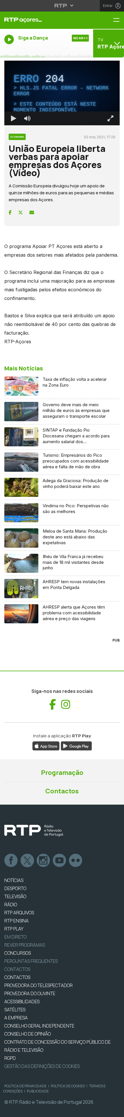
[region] (62, 558)
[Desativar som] (23, 1110)
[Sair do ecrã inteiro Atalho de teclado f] (115, 1110)
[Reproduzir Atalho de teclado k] (9, 1110)
